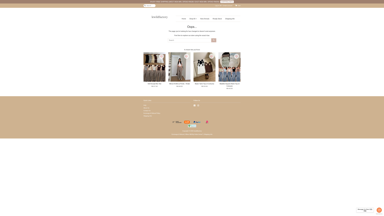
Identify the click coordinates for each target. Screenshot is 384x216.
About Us (146, 108)
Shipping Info (230, 19)
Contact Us (147, 110)
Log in (217, 5)
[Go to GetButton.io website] (379, 214)
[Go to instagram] (379, 210)
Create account (227, 5)
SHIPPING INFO (227, 2)
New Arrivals (204, 19)
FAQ (145, 105)
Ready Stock (217, 19)
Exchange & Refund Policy (152, 113)
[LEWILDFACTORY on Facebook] (195, 106)
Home (184, 19)
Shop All (192, 19)
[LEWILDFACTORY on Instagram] (198, 106)
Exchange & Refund (178, 134)
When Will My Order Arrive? (194, 134)
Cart (239, 5)
